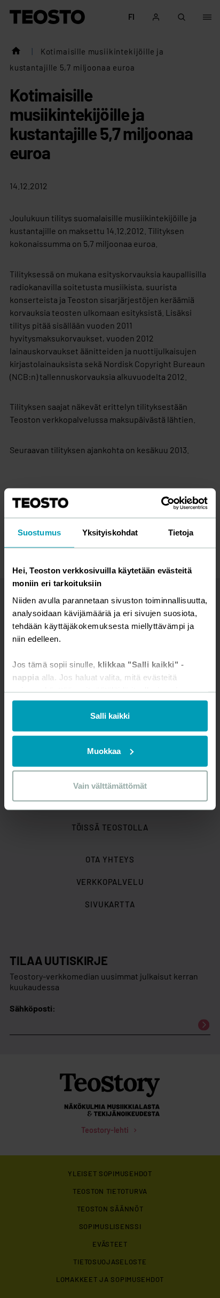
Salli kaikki (110, 715)
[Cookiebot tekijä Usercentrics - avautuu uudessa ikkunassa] (161, 503)
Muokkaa (104, 750)
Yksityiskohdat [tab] (110, 532)
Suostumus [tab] (39, 532)
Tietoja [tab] (181, 532)
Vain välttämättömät (110, 785)
